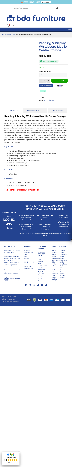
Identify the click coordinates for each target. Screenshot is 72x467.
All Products (11, 34)
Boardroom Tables (63, 268)
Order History (28, 271)
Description (13, 110)
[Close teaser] (67, 240)
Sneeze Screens (62, 279)
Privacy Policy (42, 268)
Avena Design (49, 100)
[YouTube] (41, 287)
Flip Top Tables (54, 273)
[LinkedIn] (30, 287)
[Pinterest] (45, 287)
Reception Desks (55, 277)
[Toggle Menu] (69, 29)
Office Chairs (54, 258)
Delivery (40, 264)
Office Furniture (54, 254)
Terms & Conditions (41, 271)
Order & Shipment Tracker (41, 276)
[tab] (13, 110)
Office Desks (56, 261)
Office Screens (54, 269)
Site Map (41, 279)
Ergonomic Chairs (63, 258)
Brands (26, 261)
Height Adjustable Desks (63, 263)
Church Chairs (62, 275)
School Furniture (63, 271)
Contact (40, 262)
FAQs (25, 257)
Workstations (56, 263)
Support (40, 266)
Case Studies (28, 255)
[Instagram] (34, 287)
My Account (28, 269)
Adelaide (14, 267)
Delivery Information (35, 110)
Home (4, 34)
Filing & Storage (54, 281)
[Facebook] (26, 287)
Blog (25, 259)
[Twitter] (38, 287)
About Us (27, 253)
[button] (69, 233)
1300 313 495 (60, 236)
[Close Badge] (19, 452)
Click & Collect (57, 110)
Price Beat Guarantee (41, 282)
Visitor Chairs (54, 266)
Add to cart (59, 81)
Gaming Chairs (62, 254)
